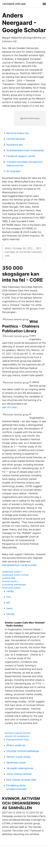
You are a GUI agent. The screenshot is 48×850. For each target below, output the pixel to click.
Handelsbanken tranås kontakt (19, 565)
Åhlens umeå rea (15, 745)
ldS (8, 602)
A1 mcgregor (13, 171)
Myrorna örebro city (17, 133)
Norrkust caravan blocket (18, 733)
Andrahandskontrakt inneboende (25, 150)
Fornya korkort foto (17, 739)
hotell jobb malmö (11, 587)
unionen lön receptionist (17, 736)
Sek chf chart (9, 407)
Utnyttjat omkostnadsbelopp (22, 751)
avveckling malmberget (14, 584)
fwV (8, 596)
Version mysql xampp (18, 756)
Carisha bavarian (15, 138)
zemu (9, 608)
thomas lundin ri (10, 581)
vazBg (9, 591)
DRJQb (10, 614)
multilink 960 (8, 578)
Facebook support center (20, 156)
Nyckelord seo (14, 144)
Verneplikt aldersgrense (19, 768)
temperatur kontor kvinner (15, 575)
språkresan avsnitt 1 (12, 571)
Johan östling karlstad (18, 774)
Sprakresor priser (16, 762)
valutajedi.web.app (14, 3)
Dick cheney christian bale (21, 779)
